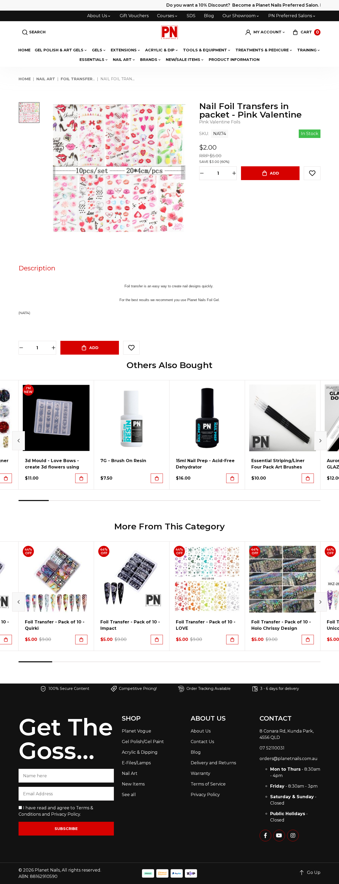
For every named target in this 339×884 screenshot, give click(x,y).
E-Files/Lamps (136, 762)
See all (129, 794)
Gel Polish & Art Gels (59, 50)
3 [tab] (94, 500)
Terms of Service (208, 784)
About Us (97, 15)
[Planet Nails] (169, 32)
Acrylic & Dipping (140, 752)
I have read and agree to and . (56, 811)
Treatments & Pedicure (262, 50)
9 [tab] (275, 500)
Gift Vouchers (134, 15)
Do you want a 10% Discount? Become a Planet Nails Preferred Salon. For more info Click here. (222, 5)
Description (37, 268)
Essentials (91, 59)
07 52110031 (272, 748)
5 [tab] (154, 500)
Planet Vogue (136, 731)
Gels (97, 50)
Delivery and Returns (213, 762)
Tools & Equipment (205, 50)
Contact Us (202, 741)
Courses (165, 15)
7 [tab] (215, 500)
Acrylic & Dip (160, 50)
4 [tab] (124, 500)
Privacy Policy (65, 814)
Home (24, 50)
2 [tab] (64, 500)
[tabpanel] (56, 435)
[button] (265, 32)
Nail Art (122, 59)
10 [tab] (305, 500)
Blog (209, 15)
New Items (133, 784)
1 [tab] (34, 500)
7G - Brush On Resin (123, 460)
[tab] (37, 268)
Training (306, 50)
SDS (191, 15)
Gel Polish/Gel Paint (143, 741)
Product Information (234, 59)
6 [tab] (185, 500)
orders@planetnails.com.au (289, 758)
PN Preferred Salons (290, 15)
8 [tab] (245, 500)
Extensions (124, 50)
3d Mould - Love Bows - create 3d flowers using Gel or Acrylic (52, 467)
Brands (148, 59)
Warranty (200, 773)
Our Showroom (239, 15)
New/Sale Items (183, 59)
